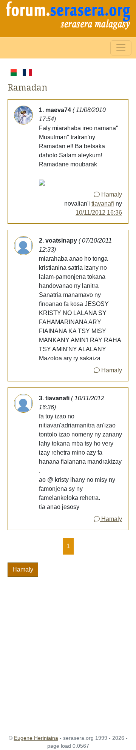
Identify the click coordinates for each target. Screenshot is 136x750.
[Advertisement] (68, 648)
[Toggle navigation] (120, 47)
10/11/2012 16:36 (99, 212)
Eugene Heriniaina (36, 738)
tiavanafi (102, 203)
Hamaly (111, 194)
